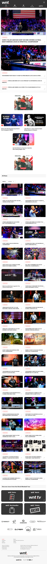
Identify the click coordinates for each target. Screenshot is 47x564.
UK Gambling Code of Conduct (25, 547)
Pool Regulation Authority (25, 548)
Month (4, 181)
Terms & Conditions (5, 545)
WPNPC (14, 541)
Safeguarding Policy (5, 546)
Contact (14, 542)
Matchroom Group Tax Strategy (25, 546)
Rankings (3, 542)
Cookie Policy (4, 548)
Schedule (3, 540)
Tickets (3, 541)
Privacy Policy (4, 547)
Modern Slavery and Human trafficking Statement (29, 545)
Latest (3, 539)
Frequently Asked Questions (18, 540)
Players (14, 539)
